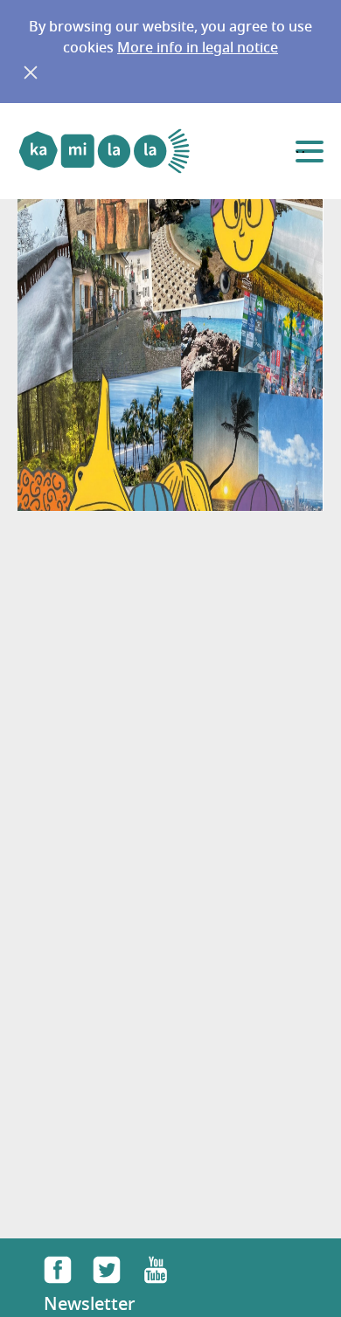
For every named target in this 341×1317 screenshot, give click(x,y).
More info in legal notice (197, 49)
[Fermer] (30, 72)
